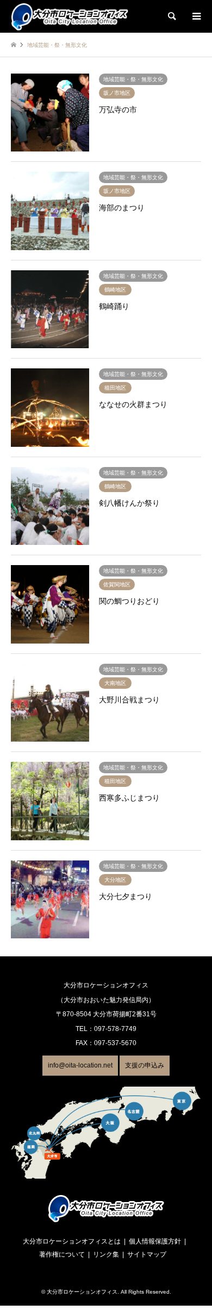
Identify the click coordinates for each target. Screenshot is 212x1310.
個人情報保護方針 (155, 1241)
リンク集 (106, 1254)
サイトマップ (146, 1254)
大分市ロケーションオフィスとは (72, 1241)
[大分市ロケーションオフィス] (69, 16)
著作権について (62, 1254)
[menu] (195, 16)
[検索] (171, 16)
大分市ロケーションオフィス (82, 1292)
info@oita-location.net (80, 1065)
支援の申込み (144, 1065)
